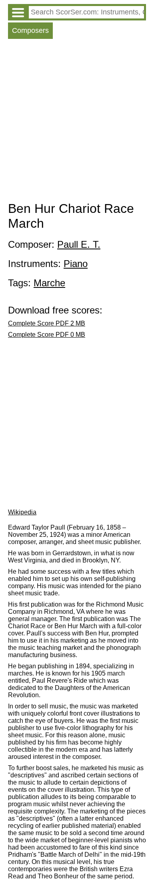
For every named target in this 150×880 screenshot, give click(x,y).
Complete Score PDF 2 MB (46, 323)
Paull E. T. (78, 244)
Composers (30, 30)
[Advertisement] (75, 122)
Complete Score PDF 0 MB (46, 334)
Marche (49, 282)
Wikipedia (22, 512)
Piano (76, 263)
